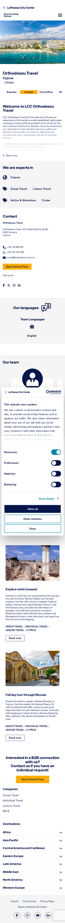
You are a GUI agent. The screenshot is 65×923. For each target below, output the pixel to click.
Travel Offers (46, 92)
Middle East (11, 872)
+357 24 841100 (15, 247)
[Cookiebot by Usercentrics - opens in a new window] (46, 392)
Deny (32, 528)
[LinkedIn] (48, 915)
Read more (15, 638)
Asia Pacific (10, 840)
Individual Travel (13, 800)
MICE (6, 811)
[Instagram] (27, 915)
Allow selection (32, 518)
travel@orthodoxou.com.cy (21, 257)
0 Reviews (9, 82)
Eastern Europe (13, 856)
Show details (46, 498)
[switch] (56, 463)
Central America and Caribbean (24, 848)
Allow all (32, 509)
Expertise (11, 92)
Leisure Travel (11, 806)
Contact (28, 92)
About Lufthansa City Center (32, 907)
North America (12, 880)
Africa (7, 832)
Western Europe (14, 888)
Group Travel (11, 795)
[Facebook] (17, 915)
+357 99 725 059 (15, 252)
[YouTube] (38, 915)
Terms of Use (29, 901)
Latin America (12, 864)
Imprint (14, 901)
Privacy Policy (47, 901)
